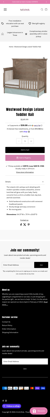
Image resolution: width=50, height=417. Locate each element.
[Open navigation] (7, 9)
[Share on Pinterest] (29, 225)
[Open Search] (42, 9)
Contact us (24, 220)
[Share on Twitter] (24, 225)
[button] (25, 125)
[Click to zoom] (44, 58)
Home (11, 47)
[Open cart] (46, 9)
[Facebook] (3, 401)
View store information (25, 172)
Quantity (25, 136)
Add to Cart (25, 150)
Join (41, 265)
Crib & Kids (20, 412)
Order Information (9, 329)
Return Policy (7, 325)
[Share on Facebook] (21, 225)
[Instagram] (5, 401)
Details (8, 182)
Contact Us (6, 322)
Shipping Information (10, 332)
